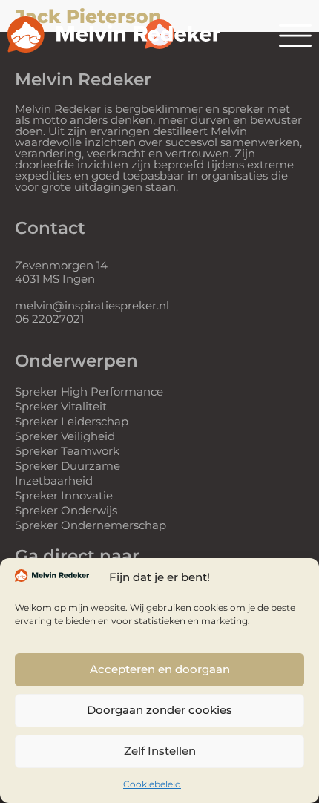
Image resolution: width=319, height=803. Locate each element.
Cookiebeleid (152, 784)
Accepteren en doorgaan (160, 669)
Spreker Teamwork (67, 451)
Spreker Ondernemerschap (90, 525)
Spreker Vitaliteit (61, 406)
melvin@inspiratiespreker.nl (92, 305)
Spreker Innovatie (64, 495)
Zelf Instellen (160, 751)
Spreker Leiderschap (71, 421)
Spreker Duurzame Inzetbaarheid (67, 473)
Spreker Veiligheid (65, 436)
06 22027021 (49, 319)
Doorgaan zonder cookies (159, 710)
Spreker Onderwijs (66, 510)
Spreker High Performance (89, 391)
